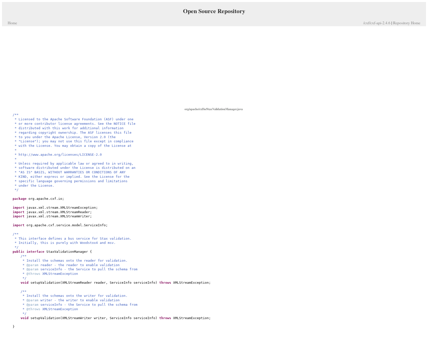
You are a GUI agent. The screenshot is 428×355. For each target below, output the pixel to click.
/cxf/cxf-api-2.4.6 (376, 22)
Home (12, 22)
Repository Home (406, 22)
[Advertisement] (214, 66)
